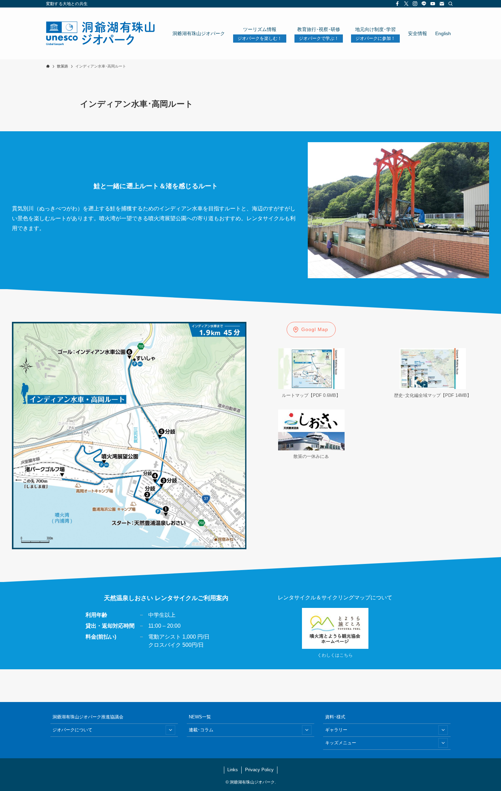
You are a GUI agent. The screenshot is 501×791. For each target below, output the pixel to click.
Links (232, 769)
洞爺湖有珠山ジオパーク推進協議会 (87, 716)
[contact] (441, 4)
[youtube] (432, 4)
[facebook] (397, 4)
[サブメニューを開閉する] (170, 730)
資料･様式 (335, 716)
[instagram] (415, 4)
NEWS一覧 (200, 716)
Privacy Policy (259, 769)
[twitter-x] (406, 4)
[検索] (450, 4)
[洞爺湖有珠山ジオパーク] (100, 33)
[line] (424, 4)
